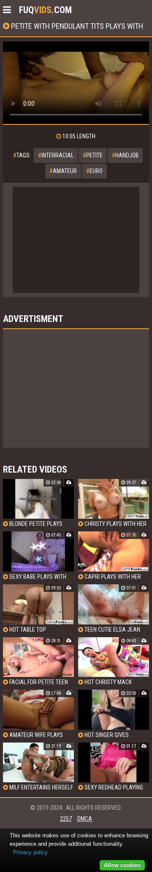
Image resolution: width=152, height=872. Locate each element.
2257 (66, 818)
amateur (63, 171)
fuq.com (45, 10)
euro (94, 171)
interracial (55, 155)
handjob (125, 155)
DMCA (84, 818)
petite (93, 155)
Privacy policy (30, 852)
